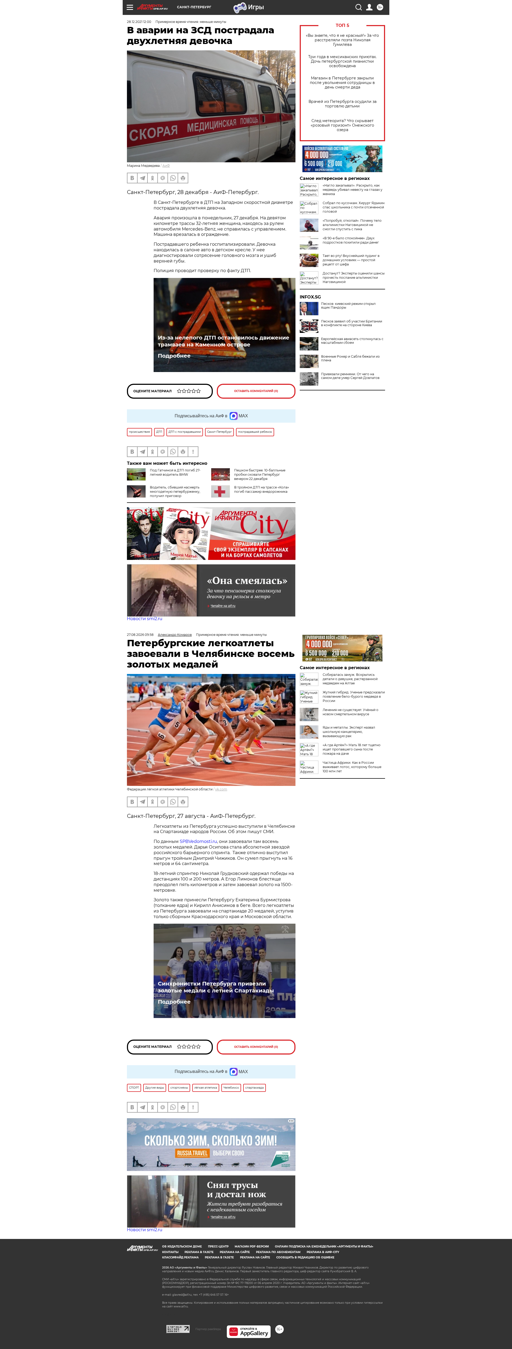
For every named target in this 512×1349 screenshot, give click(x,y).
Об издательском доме (182, 1246)
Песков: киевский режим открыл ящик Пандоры (348, 305)
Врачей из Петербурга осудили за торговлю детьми (343, 103)
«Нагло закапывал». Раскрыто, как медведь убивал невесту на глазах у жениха (352, 189)
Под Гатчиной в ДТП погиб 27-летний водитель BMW (175, 472)
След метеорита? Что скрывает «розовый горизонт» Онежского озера (342, 125)
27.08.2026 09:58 (140, 635)
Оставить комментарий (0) (256, 391)
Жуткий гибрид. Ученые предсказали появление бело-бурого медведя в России (354, 696)
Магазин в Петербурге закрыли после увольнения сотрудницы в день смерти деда (342, 83)
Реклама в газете (199, 1252)
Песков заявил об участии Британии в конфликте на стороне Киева (351, 323)
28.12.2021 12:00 (139, 22)
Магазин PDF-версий (252, 1246)
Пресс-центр (218, 1246)
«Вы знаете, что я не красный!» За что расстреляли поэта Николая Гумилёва (342, 40)
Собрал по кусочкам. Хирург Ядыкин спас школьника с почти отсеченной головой (354, 207)
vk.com (221, 789)
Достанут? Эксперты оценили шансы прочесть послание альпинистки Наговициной (354, 277)
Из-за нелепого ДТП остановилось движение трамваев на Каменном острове (223, 341)
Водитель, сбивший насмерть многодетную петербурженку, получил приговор (175, 491)
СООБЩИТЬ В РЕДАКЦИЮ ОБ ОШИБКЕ (305, 1257)
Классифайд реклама (180, 1257)
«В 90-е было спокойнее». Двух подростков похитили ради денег (351, 240)
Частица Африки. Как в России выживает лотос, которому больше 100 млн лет (352, 767)
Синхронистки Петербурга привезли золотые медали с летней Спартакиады (216, 987)
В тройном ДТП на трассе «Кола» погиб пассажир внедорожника (261, 489)
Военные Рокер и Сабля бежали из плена (350, 358)
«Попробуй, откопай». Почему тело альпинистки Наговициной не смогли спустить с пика (352, 225)
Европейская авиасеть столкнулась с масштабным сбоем (352, 341)
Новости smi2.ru (144, 618)
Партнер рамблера (208, 1329)
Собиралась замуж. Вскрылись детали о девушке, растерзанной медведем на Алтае (350, 679)
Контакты (170, 1252)
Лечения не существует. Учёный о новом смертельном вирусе (350, 712)
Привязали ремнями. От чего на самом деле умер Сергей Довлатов (350, 376)
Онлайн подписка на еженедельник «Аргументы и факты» (324, 1246)
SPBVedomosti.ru (198, 841)
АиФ (166, 166)
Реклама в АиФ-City (323, 1252)
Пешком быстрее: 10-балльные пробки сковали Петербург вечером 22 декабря (259, 474)
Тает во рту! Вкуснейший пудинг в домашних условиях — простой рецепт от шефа (351, 260)
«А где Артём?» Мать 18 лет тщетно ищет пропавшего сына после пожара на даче (352, 749)
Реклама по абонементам (278, 1252)
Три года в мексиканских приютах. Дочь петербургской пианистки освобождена (342, 61)
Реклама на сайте (235, 1252)
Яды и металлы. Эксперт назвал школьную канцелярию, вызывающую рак (349, 731)
